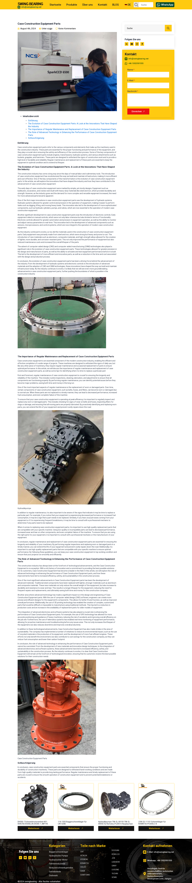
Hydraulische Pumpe (58, 855)
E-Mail (131, 81)
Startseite (55, 4)
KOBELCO (116, 854)
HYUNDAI (84, 859)
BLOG (115, 4)
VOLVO (83, 867)
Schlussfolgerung (36, 138)
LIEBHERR (116, 862)
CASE (82, 871)
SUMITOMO (85, 875)
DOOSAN (115, 850)
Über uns (87, 4)
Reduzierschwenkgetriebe (61, 867)
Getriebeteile (55, 871)
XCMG (114, 877)
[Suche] (136, 4)
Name (130, 70)
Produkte (71, 4)
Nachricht (132, 91)
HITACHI (83, 855)
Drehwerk (53, 875)
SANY (114, 866)
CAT (82, 852)
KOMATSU (84, 863)
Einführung (33, 120)
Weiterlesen (33, 828)
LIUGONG (115, 870)
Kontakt (102, 4)
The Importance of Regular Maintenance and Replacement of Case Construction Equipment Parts (72, 129)
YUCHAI (115, 873)
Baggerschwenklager (58, 852)
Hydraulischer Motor (58, 860)
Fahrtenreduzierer (57, 863)
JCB (113, 858)
